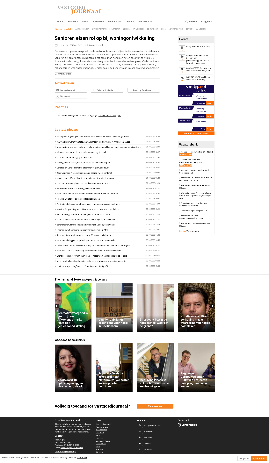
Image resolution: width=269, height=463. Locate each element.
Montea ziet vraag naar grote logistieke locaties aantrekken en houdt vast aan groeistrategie (99, 147)
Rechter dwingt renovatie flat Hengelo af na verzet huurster (83, 214)
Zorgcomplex (201, 121)
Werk (98, 446)
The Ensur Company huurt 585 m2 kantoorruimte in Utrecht (84, 183)
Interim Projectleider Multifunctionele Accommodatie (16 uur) (195, 179)
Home (60, 21)
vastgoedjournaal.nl (152, 425)
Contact (130, 21)
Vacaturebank (115, 21)
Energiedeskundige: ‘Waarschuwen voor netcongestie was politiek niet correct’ (92, 255)
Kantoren (100, 432)
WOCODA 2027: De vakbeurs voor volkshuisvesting (198, 78)
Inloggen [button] (205, 21)
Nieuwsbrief (149, 431)
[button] (72, 21)
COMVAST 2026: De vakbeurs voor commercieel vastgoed (198, 69)
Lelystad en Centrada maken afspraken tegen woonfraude (83, 167)
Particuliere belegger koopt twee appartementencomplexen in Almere (88, 204)
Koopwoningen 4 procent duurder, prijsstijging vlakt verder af (84, 173)
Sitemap (99, 452)
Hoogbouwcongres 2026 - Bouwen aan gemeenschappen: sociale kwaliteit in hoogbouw (197, 59)
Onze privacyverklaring (65, 451)
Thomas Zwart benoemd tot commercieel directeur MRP (82, 230)
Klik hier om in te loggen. (109, 115)
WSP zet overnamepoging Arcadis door (74, 157)
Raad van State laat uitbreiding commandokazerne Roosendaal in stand (89, 250)
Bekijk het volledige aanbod (196, 133)
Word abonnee (155, 406)
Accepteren (259, 458)
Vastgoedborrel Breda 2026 (197, 46)
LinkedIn (147, 443)
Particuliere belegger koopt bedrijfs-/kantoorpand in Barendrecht (86, 240)
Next (212, 306)
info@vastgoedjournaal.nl (72, 447)
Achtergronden (102, 427)
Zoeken (192, 21)
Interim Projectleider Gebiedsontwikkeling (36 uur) (191, 217)
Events (85, 21)
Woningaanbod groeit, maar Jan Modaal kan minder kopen (83, 162)
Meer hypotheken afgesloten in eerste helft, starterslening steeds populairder (92, 261)
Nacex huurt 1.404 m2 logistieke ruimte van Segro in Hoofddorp (85, 178)
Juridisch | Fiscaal (103, 441)
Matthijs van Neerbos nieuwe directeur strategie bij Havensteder (86, 219)
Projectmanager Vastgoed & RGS (195, 211)
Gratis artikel (64, 74)
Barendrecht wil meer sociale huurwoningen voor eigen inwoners (86, 224)
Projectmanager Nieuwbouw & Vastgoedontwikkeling (193, 204)
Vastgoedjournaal (103, 424)
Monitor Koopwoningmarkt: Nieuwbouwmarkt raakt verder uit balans (88, 209)
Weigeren (244, 458)
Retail (98, 435)
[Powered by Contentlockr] (187, 425)
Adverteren (98, 21)
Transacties (101, 443)
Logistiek (99, 438)
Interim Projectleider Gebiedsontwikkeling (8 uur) (191, 162)
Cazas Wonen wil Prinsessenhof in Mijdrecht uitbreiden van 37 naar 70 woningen (93, 245)
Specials (99, 449)
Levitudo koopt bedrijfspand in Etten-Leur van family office (83, 266)
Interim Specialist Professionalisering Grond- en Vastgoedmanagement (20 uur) (195, 195)
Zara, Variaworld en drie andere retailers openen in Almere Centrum (87, 193)
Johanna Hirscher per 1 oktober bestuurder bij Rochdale (82, 152)
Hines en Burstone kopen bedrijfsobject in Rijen (78, 198)
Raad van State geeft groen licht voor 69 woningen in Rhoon (84, 235)
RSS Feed (148, 437)
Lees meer (82, 457)
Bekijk (209, 103)
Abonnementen (145, 21)
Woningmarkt (101, 429)
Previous (57, 306)
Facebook (148, 449)
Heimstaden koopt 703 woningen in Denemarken (79, 188)
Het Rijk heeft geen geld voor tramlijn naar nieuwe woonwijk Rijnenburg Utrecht (93, 136)
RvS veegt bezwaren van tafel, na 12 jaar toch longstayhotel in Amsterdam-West (93, 141)
